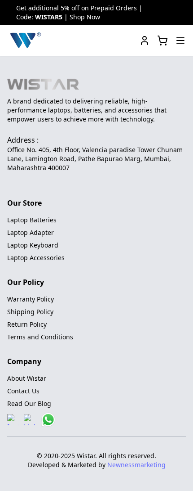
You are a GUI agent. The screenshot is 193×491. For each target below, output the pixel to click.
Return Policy (27, 324)
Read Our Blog (29, 403)
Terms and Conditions (40, 337)
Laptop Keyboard (32, 245)
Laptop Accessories (36, 257)
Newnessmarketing (136, 464)
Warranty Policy (30, 299)
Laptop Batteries (32, 220)
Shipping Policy (30, 311)
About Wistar (26, 378)
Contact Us (23, 391)
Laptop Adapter (30, 232)
